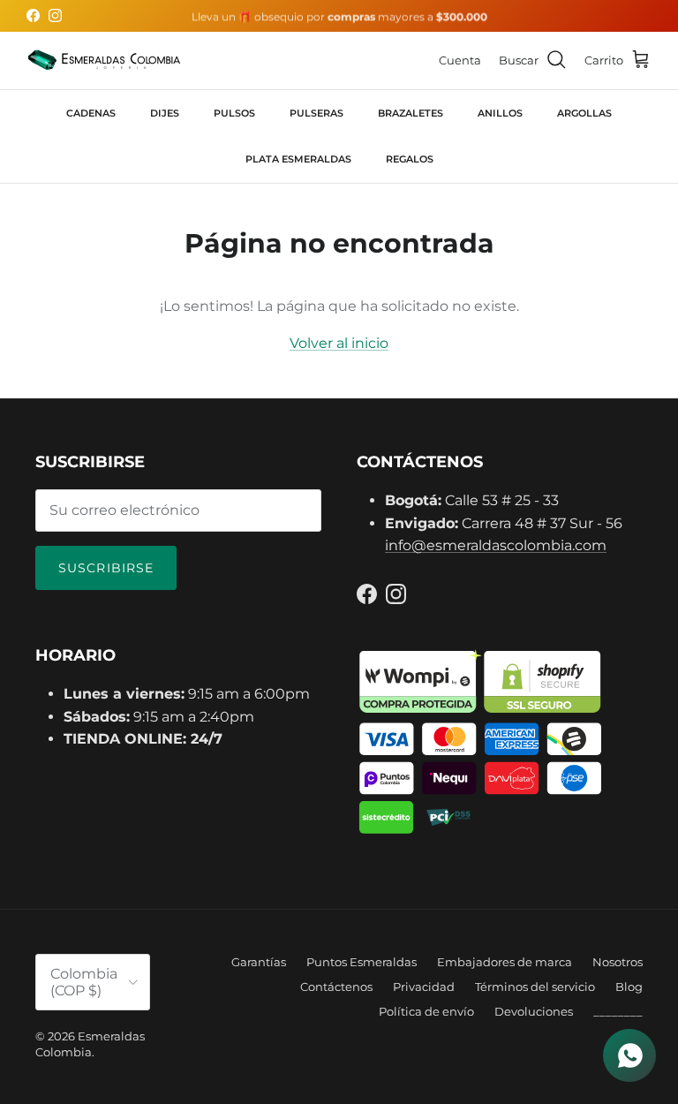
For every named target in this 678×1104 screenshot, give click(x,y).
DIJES (164, 113)
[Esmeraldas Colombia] (103, 60)
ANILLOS (500, 113)
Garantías (258, 962)
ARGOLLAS (584, 113)
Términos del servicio (535, 986)
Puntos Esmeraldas (361, 962)
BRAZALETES (410, 113)
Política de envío (426, 1011)
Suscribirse (106, 568)
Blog (629, 986)
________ (618, 1011)
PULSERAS (316, 113)
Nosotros (617, 962)
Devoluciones (533, 1011)
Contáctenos (336, 986)
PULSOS (234, 113)
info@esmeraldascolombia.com (495, 545)
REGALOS (409, 159)
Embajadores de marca (504, 962)
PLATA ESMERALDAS (298, 159)
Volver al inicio (339, 343)
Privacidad (424, 986)
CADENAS (91, 113)
